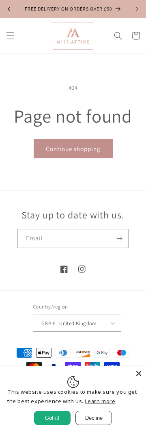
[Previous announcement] (9, 9)
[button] (10, 36)
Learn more (100, 401)
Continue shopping (73, 149)
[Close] (139, 373)
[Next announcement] (137, 9)
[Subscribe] (119, 238)
